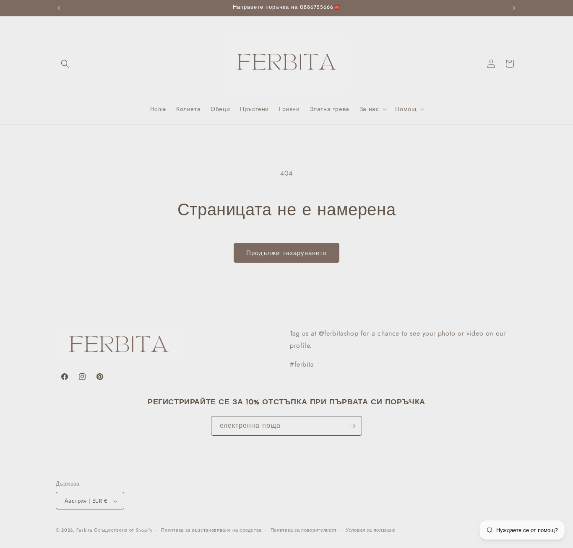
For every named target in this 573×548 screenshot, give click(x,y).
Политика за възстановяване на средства (211, 530)
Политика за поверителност (304, 530)
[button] (65, 63)
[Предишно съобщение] (58, 8)
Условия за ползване (371, 530)
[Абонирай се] (352, 426)
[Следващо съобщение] (514, 8)
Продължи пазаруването (286, 253)
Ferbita (84, 530)
